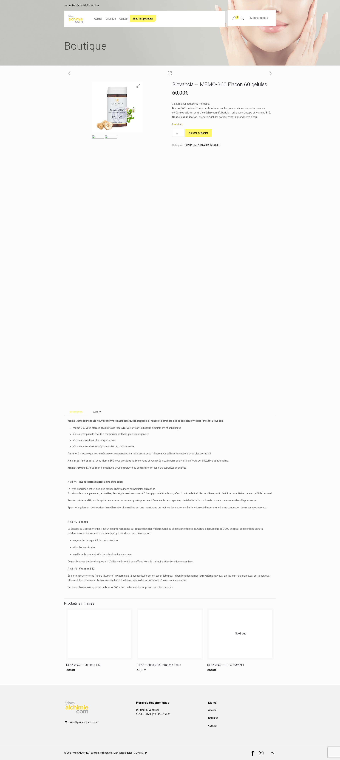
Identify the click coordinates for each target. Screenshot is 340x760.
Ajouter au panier (198, 133)
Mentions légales (123, 752)
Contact (212, 725)
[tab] (76, 412)
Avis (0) (97, 411)
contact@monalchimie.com (83, 5)
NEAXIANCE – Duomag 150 (83, 665)
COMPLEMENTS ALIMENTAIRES (202, 145)
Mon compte (258, 17)
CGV (136, 752)
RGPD (143, 752)
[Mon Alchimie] (77, 19)
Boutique (213, 717)
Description (76, 411)
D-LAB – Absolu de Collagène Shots (159, 665)
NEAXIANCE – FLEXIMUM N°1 (225, 665)
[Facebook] (252, 754)
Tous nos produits (142, 18)
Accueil (212, 710)
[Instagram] (261, 754)
